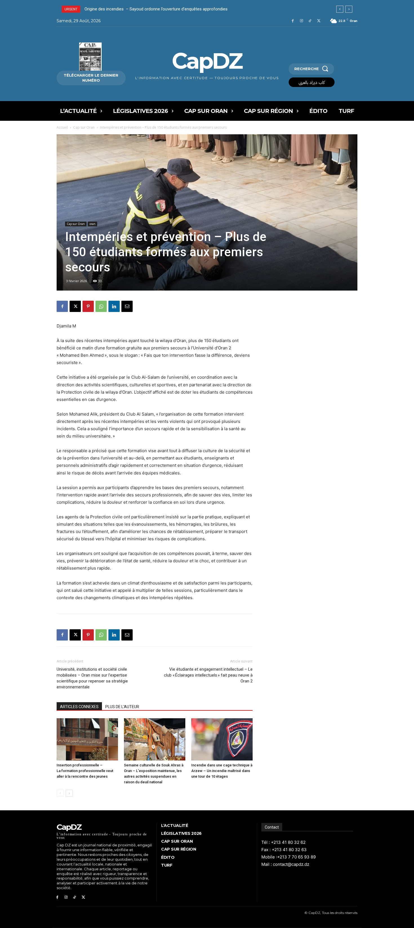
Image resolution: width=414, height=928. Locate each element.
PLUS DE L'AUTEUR (122, 706)
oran (92, 224)
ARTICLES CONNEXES (79, 706)
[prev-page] (60, 793)
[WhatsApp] (101, 306)
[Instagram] (301, 21)
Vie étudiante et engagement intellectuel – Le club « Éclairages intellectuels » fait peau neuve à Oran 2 (208, 675)
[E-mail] (127, 306)
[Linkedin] (114, 306)
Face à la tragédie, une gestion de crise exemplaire (131, 9)
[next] (348, 9)
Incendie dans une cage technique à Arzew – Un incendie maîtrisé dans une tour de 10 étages (221, 770)
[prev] (339, 9)
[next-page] (69, 793)
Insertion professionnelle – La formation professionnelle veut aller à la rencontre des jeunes (85, 770)
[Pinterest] (88, 306)
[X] (319, 21)
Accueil (62, 127)
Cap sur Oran (84, 127)
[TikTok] (310, 21)
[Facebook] (293, 21)
